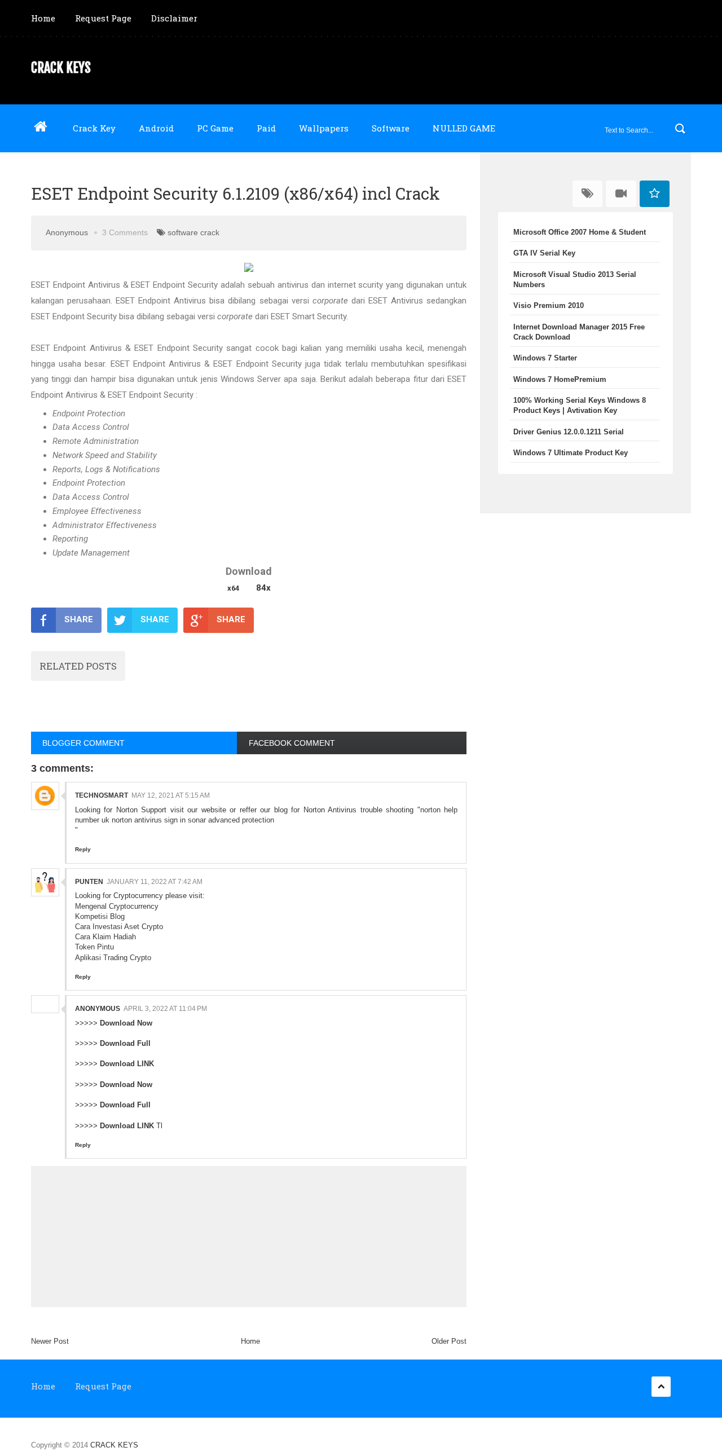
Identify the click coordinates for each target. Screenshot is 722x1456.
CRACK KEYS (61, 67)
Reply (83, 849)
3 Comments (125, 232)
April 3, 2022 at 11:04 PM (165, 1009)
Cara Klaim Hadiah (105, 936)
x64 (233, 588)
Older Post (449, 1341)
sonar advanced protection (231, 820)
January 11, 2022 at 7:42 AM (154, 882)
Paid (266, 128)
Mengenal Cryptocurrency (117, 906)
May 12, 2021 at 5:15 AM (170, 795)
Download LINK (127, 1063)
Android (156, 128)
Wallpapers (324, 128)
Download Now (126, 1023)
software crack (193, 232)
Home (43, 18)
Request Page (103, 18)
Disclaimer (174, 18)
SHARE (78, 619)
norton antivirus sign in (149, 820)
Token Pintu (94, 947)
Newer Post (50, 1341)
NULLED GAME (464, 128)
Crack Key (94, 128)
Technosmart (101, 795)
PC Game (215, 128)
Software (391, 128)
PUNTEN (89, 882)
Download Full (125, 1043)
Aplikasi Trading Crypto (113, 957)
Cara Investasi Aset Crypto (119, 926)
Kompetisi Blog (100, 916)
